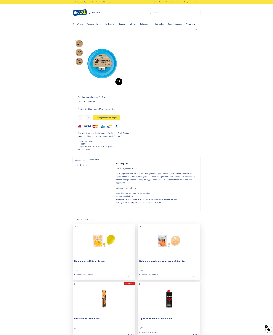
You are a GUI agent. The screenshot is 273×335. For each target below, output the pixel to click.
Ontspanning (109, 147)
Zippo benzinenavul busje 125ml (156, 318)
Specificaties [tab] (94, 160)
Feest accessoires (98, 147)
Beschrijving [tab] (80, 160)
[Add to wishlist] (75, 40)
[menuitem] (82, 24)
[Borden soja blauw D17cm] (103, 63)
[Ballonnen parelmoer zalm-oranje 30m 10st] (169, 241)
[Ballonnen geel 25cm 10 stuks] (104, 241)
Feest (89, 147)
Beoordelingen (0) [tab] (82, 165)
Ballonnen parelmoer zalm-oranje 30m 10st (162, 261)
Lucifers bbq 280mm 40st (87, 318)
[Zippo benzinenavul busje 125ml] (169, 298)
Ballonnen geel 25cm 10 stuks (89, 261)
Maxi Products (87, 149)
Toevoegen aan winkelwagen (106, 118)
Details (132, 277)
